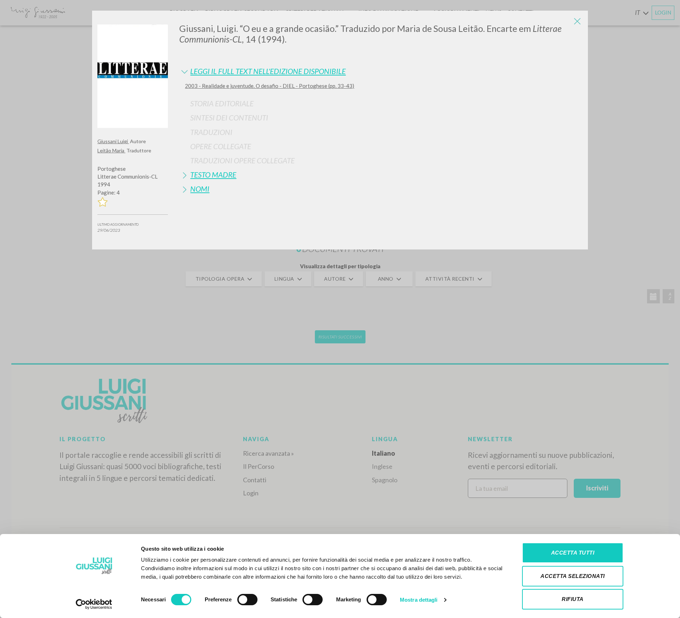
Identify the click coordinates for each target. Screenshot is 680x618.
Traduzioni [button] (211, 132)
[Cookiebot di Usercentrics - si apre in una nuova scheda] (94, 604)
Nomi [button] (199, 189)
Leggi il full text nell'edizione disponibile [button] (268, 71)
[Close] (577, 21)
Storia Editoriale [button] (222, 103)
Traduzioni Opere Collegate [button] (242, 160)
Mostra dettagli (419, 600)
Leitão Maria (111, 150)
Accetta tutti (573, 553)
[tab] (381, 71)
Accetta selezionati (572, 576)
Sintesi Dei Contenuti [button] (229, 117)
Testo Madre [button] (213, 174)
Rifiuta (573, 599)
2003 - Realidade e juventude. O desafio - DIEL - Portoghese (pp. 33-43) (269, 86)
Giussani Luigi (113, 141)
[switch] (247, 599)
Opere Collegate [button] (220, 146)
